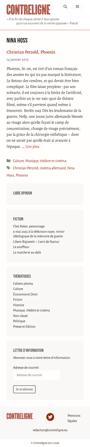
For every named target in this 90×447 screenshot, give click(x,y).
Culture (18, 161)
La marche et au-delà (27, 252)
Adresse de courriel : (26, 367)
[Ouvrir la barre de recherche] (65, 7)
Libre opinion (22, 193)
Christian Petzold (25, 168)
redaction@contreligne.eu (50, 430)
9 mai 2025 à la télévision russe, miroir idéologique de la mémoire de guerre (38, 234)
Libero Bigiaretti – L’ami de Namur (36, 241)
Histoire (18, 305)
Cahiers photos (23, 283)
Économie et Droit (25, 294)
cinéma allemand (53, 168)
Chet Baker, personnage (29, 226)
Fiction (18, 219)
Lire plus (32, 146)
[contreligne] (28, 9)
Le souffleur (21, 247)
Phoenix (22, 175)
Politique (19, 321)
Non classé (20, 316)
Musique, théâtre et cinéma (45, 161)
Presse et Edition (24, 326)
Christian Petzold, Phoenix (31, 52)
